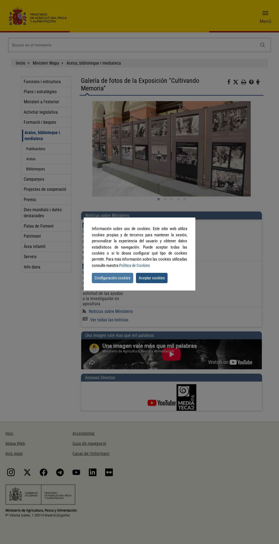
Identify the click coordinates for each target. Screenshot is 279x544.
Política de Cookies (134, 265)
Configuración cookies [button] (113, 278)
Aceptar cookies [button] (152, 278)
